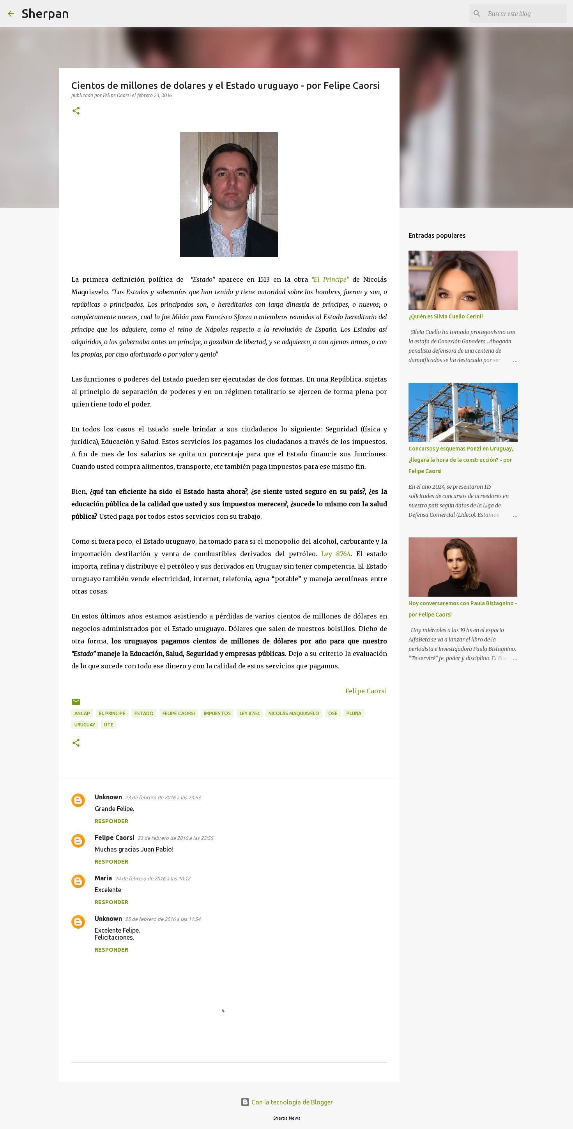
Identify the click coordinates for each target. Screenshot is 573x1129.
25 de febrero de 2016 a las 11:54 (162, 919)
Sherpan (45, 13)
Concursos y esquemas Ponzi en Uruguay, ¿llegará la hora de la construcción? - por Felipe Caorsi (461, 459)
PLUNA (354, 713)
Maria (103, 878)
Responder (111, 821)
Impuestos (217, 713)
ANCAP (82, 713)
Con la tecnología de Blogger (291, 1102)
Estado (144, 713)
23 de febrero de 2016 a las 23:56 (175, 838)
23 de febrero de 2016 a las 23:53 (162, 797)
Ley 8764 (336, 554)
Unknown (108, 796)
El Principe (112, 713)
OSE (333, 713)
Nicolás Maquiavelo (294, 713)
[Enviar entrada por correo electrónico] (76, 704)
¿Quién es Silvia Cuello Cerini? (446, 316)
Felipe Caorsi (366, 691)
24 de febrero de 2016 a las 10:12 (152, 878)
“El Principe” (331, 279)
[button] (76, 111)
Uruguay (84, 724)
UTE (108, 724)
